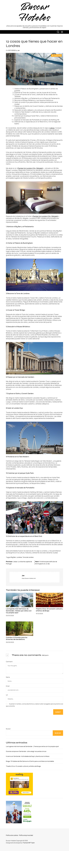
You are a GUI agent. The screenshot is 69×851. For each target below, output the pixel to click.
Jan (18, 50)
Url (7, 695)
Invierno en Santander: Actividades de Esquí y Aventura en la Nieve (27, 756)
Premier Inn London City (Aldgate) (30, 168)
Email (8, 686)
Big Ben (13, 557)
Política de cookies (12, 835)
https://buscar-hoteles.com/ (29, 578)
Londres (19, 557)
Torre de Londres (28, 557)
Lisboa (52, 128)
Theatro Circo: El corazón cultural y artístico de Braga (49, 610)
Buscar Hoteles (34, 12)
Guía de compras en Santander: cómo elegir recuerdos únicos (26, 751)
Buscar (8, 729)
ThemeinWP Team (29, 843)
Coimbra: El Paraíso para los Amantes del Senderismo (16, 638)
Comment (9, 662)
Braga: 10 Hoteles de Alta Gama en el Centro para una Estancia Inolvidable (30, 761)
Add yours (45, 655)
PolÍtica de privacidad (26, 835)
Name (8, 677)
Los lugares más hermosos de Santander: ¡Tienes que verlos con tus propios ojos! (19, 611)
